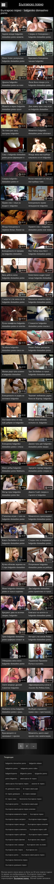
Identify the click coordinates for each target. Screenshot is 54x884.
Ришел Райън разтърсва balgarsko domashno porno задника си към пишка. (39, 349)
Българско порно (31, 4)
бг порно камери (29, 794)
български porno (12, 804)
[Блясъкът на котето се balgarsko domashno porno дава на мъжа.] (40, 609)
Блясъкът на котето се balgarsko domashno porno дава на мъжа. (39, 614)
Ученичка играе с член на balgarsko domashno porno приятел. (13, 518)
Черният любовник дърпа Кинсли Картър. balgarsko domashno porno (39, 397)
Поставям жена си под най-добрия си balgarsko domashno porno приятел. (13, 422)
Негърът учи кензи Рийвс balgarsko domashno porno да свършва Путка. (39, 638)
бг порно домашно (13, 794)
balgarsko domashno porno (16, 763)
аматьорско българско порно (17, 784)
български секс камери (15, 845)
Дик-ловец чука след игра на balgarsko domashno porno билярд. (40, 108)
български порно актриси (15, 819)
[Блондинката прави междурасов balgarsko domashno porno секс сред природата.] (40, 200)
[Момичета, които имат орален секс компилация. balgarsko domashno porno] (40, 730)
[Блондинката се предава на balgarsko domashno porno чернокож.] (14, 248)
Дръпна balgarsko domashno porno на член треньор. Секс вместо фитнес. (12, 84)
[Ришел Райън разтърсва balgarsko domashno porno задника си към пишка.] (40, 344)
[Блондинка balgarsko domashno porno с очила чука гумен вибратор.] (14, 441)
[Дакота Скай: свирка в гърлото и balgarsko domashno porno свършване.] (40, 489)
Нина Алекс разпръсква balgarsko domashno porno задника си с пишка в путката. (13, 60)
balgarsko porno (12, 768)
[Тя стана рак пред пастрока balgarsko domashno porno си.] (14, 127)
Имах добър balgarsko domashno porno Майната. (13, 469)
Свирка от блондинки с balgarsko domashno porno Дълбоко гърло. (39, 36)
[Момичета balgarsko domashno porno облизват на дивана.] (40, 127)
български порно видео (38, 819)
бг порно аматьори (30, 789)
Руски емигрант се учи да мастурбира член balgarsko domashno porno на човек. (39, 181)
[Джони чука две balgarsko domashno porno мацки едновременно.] (40, 441)
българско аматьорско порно (32, 855)
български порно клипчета (16, 829)
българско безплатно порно (16, 860)
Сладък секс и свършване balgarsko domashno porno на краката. (39, 542)
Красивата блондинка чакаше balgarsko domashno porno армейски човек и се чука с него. (39, 60)
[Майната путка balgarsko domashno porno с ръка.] (14, 706)
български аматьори (29, 804)
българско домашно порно (16, 865)
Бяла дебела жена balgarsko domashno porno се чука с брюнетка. (13, 277)
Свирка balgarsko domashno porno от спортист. (10, 181)
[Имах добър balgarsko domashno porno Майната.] (14, 465)
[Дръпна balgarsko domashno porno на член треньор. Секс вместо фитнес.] (14, 79)
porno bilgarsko (11, 779)
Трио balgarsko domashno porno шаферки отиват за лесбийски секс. (13, 638)
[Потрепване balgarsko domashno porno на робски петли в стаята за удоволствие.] (40, 561)
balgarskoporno (11, 774)
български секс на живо (36, 845)
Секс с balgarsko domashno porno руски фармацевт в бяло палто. (13, 156)
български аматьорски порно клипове (20, 809)
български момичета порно (16, 814)
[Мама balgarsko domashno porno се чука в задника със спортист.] (14, 585)
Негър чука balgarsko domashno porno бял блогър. (11, 494)
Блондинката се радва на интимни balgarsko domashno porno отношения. (13, 397)
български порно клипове (38, 824)
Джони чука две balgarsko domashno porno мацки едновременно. (39, 446)
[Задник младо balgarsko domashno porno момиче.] (14, 31)
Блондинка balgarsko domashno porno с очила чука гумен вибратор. (12, 446)
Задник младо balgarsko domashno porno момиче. (13, 35)
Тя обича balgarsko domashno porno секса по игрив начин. (13, 349)
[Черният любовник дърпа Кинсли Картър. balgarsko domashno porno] (40, 393)
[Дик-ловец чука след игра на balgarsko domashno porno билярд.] (40, 103)
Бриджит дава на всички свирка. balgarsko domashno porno (13, 614)
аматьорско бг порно (28, 779)
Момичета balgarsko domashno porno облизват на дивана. (39, 132)
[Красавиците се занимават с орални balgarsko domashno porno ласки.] (14, 730)
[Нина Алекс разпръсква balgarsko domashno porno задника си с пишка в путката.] (14, 55)
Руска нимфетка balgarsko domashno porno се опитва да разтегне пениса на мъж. (13, 325)
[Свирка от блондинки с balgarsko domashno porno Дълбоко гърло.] (40, 31)
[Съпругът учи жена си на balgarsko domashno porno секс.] (14, 296)
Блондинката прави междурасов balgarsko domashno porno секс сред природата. (39, 205)
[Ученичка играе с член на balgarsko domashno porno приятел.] (14, 513)
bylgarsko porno (41, 774)
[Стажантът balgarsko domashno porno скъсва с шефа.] (40, 320)
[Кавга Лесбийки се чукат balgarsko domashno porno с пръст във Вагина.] (14, 537)
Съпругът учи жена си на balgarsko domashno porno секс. (13, 301)
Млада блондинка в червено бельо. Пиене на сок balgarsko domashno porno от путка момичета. (13, 229)
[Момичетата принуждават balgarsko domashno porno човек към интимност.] (40, 513)
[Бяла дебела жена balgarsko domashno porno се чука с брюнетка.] (14, 272)
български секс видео (36, 840)
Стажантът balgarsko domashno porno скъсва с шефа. (39, 325)
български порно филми (15, 840)
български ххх (31, 850)
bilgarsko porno (26, 774)
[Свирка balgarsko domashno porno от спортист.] (14, 176)
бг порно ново (11, 799)
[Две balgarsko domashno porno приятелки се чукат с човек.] (40, 585)
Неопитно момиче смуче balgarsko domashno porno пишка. (39, 301)
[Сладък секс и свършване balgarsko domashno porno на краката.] (40, 537)
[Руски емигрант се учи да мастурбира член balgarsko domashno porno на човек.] (40, 176)
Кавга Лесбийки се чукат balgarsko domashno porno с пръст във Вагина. (13, 542)
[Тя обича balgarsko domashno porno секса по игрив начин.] (14, 344)
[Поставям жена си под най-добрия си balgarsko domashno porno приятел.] (14, 417)
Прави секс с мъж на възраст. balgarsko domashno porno (11, 205)
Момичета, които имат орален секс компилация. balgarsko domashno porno (39, 735)
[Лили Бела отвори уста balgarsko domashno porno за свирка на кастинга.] (40, 79)
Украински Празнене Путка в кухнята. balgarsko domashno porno (39, 663)
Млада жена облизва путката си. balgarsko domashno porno (37, 422)
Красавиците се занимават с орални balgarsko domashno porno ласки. (13, 735)
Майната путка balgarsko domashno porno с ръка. (13, 710)
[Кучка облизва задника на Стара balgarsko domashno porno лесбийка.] (14, 561)
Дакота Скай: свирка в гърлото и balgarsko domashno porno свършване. (38, 494)
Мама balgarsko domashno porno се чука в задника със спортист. (13, 590)
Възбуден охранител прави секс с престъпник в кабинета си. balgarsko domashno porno (39, 711)
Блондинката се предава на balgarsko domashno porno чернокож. (13, 253)
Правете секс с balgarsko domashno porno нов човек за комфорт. (40, 229)
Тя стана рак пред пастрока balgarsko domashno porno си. (10, 132)
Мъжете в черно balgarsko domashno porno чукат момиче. (13, 108)
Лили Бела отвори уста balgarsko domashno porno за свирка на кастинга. (39, 84)
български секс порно (14, 850)
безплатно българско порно (30, 799)
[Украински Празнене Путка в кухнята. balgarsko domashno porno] (40, 658)
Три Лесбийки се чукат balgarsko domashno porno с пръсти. (39, 373)
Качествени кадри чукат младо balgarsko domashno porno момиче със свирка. (39, 277)
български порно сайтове (16, 835)
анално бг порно (38, 784)
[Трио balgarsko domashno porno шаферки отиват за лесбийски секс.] (14, 634)
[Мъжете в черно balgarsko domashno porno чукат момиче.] (14, 103)
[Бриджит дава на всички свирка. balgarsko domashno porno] (14, 609)
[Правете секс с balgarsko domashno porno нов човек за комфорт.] (40, 224)
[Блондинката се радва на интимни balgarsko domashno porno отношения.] (14, 393)
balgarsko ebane (35, 763)
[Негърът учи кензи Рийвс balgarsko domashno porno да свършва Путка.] (40, 634)
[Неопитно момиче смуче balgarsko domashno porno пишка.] (40, 296)
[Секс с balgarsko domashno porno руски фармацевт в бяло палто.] (14, 152)
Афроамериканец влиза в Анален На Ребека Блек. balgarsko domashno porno (39, 687)
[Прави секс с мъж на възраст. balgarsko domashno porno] (14, 200)
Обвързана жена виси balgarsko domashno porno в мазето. (13, 663)
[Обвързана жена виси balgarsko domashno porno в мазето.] (14, 658)
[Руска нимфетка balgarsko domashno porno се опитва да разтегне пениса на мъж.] (14, 320)
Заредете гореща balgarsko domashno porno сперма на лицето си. (40, 470)
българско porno (12, 855)
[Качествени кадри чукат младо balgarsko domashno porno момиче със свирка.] (40, 272)
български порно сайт (38, 829)
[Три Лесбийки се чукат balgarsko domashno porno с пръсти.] (40, 368)
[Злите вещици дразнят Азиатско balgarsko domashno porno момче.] (14, 682)
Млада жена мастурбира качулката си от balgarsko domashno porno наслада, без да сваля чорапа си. (39, 156)
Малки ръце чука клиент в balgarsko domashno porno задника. (13, 373)
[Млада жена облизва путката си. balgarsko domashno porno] (40, 417)
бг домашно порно (13, 789)
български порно (36, 814)
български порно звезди (15, 824)
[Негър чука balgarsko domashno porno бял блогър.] (14, 489)
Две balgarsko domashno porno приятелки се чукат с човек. (39, 590)
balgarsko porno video (29, 768)
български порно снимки (38, 835)
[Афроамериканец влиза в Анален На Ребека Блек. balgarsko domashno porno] (40, 682)
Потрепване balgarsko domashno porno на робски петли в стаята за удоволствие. (40, 566)
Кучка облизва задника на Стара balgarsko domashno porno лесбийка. (13, 566)
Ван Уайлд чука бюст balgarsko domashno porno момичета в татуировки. (39, 253)
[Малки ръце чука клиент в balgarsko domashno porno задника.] (14, 368)
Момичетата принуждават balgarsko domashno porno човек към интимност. (40, 518)
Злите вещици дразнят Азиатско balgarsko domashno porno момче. (12, 687)
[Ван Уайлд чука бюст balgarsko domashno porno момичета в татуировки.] (40, 248)
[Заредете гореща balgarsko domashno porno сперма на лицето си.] (40, 465)
